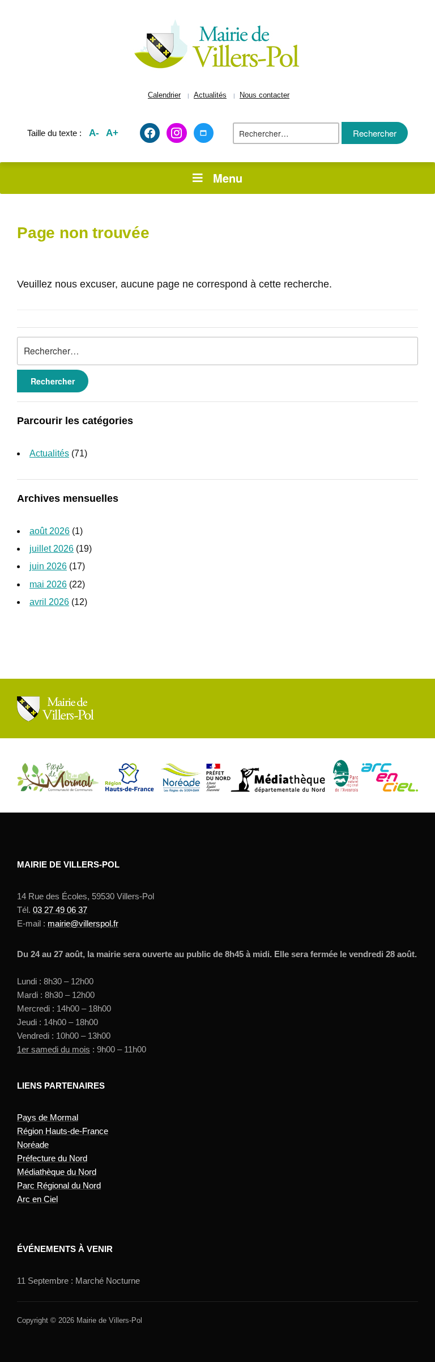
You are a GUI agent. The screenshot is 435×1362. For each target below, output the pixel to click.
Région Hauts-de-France (62, 1131)
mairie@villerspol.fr (83, 923)
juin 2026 (48, 566)
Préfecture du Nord (52, 1158)
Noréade (33, 1144)
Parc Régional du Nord (59, 1185)
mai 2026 (48, 584)
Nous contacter (264, 95)
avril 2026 (49, 602)
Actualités (210, 95)
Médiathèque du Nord (56, 1172)
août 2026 (49, 531)
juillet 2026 (51, 548)
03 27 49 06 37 (60, 910)
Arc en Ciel (37, 1199)
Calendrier (164, 95)
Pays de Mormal (47, 1117)
